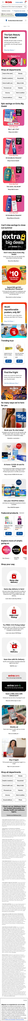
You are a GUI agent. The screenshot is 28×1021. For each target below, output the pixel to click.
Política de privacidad (10, 1019)
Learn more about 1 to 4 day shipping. (13, 911)
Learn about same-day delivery (13, 598)
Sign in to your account (13, 766)
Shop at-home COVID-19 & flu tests (13, 474)
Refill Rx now (13, 666)
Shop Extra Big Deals (13, 261)
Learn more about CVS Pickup (13, 633)
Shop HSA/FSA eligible (13, 507)
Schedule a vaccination (13, 438)
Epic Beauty (6, 558)
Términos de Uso (20, 1019)
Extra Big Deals (16, 558)
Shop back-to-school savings (13, 297)
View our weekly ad (13, 733)
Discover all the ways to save (13, 700)
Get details (14, 952)
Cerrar (25, 1000)
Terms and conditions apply (9, 995)
